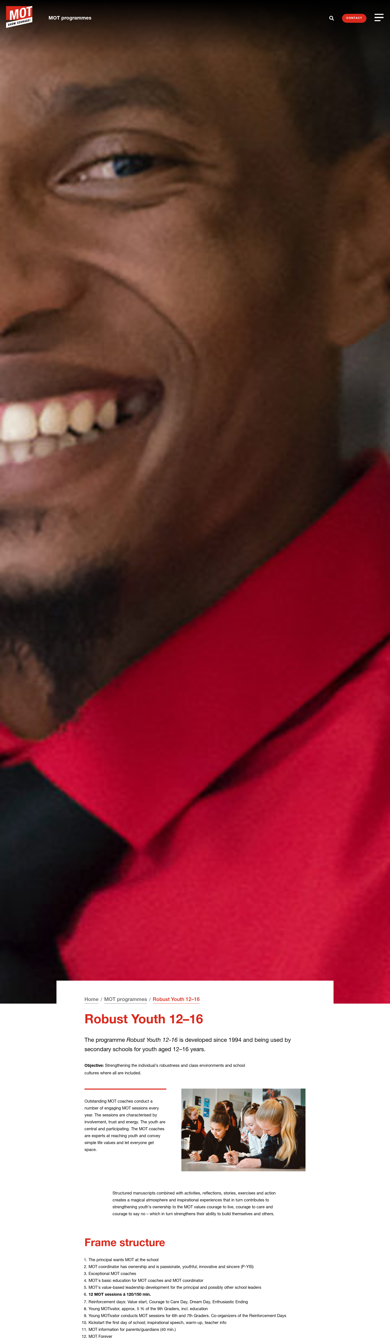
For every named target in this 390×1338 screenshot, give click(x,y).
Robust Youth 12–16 (176, 999)
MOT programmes (70, 18)
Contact (354, 18)
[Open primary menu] (379, 17)
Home (91, 999)
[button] (379, 1327)
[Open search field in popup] (331, 18)
